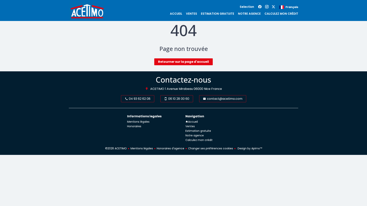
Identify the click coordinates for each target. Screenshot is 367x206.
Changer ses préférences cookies (210, 148)
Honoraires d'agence (170, 148)
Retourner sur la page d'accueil (183, 62)
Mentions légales (142, 148)
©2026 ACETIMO (116, 148)
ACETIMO (157, 89)
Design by (249, 148)
